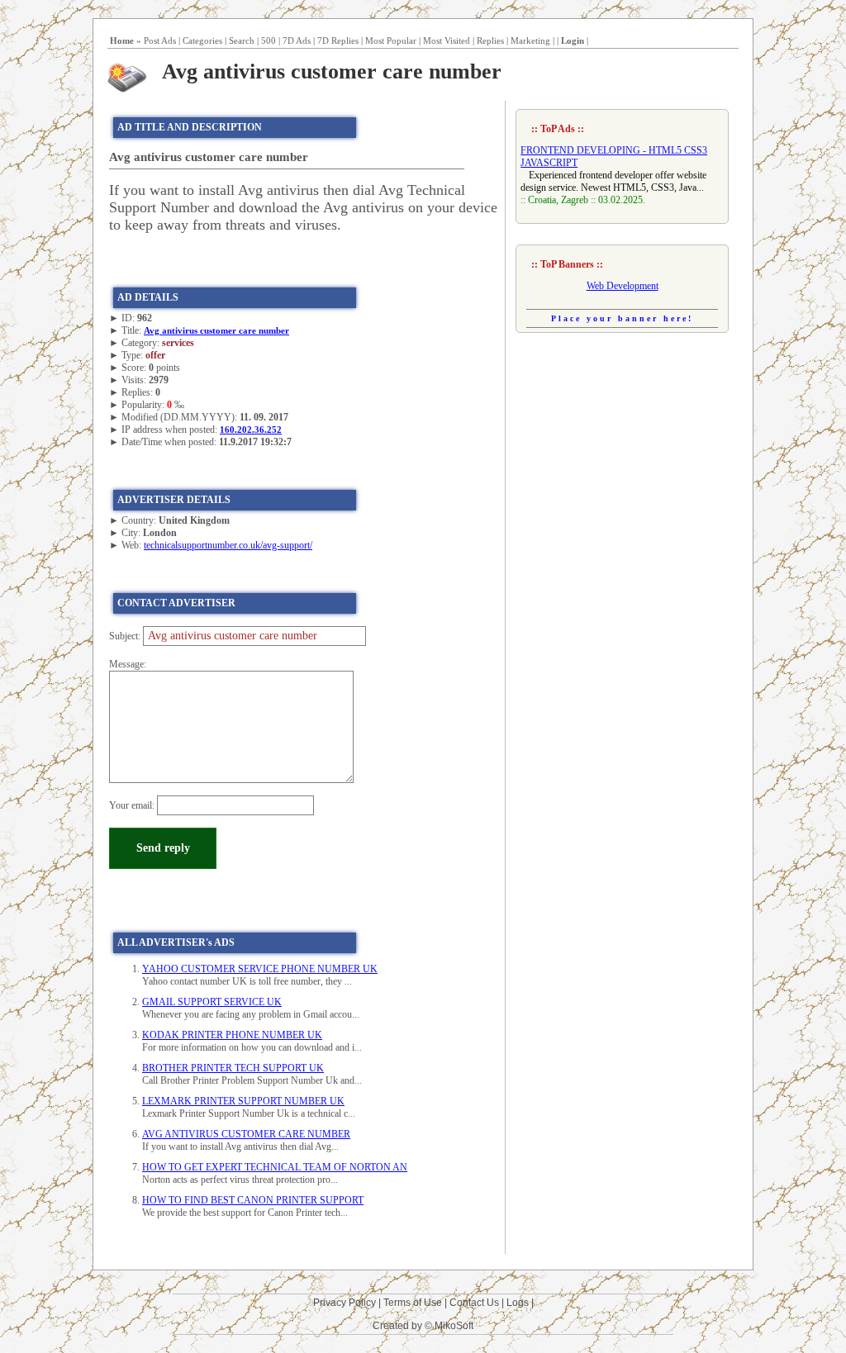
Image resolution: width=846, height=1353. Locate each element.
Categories (202, 40)
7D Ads (297, 40)
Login (572, 40)
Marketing (530, 40)
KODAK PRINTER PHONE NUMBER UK (232, 1035)
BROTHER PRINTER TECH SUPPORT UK (233, 1068)
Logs (517, 1302)
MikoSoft (454, 1326)
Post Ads (160, 40)
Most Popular (390, 40)
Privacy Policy (344, 1302)
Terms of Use (412, 1302)
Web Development (622, 286)
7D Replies (338, 40)
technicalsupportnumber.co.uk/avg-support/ (228, 545)
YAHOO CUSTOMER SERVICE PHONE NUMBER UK (260, 969)
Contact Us (474, 1302)
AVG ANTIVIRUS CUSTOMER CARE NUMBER (246, 1134)
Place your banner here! (622, 318)
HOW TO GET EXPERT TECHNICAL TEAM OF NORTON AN (274, 1167)
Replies (490, 40)
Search (241, 40)
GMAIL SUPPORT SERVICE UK (212, 1002)
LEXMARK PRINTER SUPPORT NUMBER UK (243, 1101)
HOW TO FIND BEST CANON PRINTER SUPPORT (253, 1200)
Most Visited (446, 40)
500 (268, 40)
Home (122, 40)
